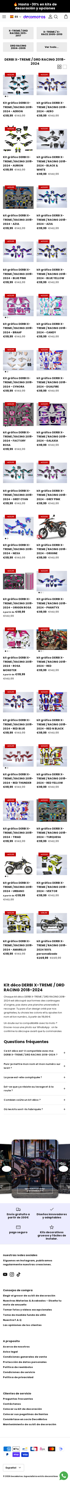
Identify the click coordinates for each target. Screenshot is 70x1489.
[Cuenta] (49, 17)
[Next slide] (63, 1169)
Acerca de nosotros (16, 1346)
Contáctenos (12, 1404)
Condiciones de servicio (19, 1372)
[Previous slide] (6, 1169)
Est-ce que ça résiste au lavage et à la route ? (29, 1088)
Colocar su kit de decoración (22, 1409)
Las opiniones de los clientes (22, 1325)
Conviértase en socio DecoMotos (25, 1419)
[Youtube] (5, 1274)
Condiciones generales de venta (25, 1357)
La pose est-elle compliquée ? (23, 1077)
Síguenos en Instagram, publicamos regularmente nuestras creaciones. (27, 1262)
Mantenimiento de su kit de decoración (29, 1424)
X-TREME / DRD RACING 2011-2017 (18, 33)
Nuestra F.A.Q (12, 1320)
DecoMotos (17, 1476)
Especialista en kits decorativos (41, 1476)
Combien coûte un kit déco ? (22, 1100)
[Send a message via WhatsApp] (63, 1475)
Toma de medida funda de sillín (24, 1315)
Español (11, 1467)
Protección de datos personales (25, 1362)
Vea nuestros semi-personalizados (35, 1189)
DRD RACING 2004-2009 (18, 47)
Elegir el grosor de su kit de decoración (29, 1295)
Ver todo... (52, 47)
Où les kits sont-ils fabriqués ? (23, 1109)
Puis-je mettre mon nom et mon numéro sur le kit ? (32, 1066)
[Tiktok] (18, 1274)
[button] (15, 16)
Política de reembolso (18, 1367)
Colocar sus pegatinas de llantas (25, 1414)
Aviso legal (10, 1351)
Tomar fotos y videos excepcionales (27, 1309)
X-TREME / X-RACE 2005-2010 (51, 33)
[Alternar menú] (4, 17)
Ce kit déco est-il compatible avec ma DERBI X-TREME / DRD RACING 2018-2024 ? (30, 1053)
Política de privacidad (18, 1377)
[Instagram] (12, 1274)
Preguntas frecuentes (18, 1399)
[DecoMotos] (34, 16)
